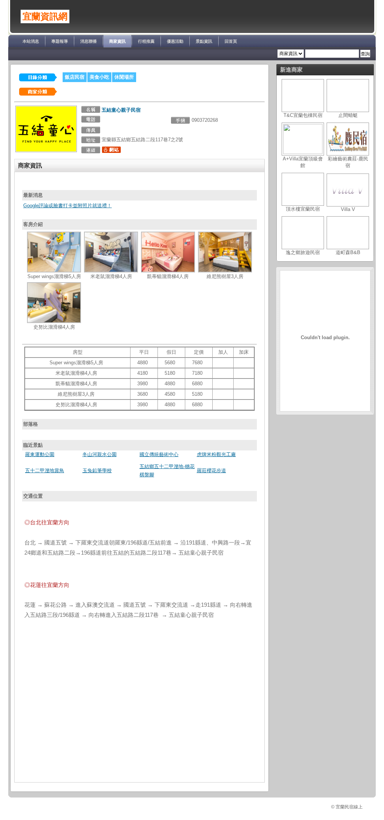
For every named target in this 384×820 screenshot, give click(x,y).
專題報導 (59, 41)
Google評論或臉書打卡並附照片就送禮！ (67, 205)
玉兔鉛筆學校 (97, 470)
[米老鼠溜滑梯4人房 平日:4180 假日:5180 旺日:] (111, 271)
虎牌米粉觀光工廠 (216, 454)
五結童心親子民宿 (121, 110)
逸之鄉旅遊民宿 (303, 252)
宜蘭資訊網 (45, 16)
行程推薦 (146, 41)
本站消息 (30, 41)
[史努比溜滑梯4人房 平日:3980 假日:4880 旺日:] (54, 321)
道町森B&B (348, 252)
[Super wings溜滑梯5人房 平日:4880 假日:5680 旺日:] (54, 271)
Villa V (348, 209)
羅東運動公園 (39, 454)
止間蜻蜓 (348, 115)
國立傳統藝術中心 (159, 454)
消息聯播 (88, 41)
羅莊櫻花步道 (211, 470)
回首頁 (231, 41)
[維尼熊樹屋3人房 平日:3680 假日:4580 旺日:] (225, 271)
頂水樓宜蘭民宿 (303, 209)
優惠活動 (175, 41)
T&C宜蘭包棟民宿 (303, 115)
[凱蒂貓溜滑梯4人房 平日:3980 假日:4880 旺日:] (168, 271)
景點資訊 (204, 41)
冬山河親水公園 (99, 454)
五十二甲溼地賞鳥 (44, 470)
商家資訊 (117, 41)
